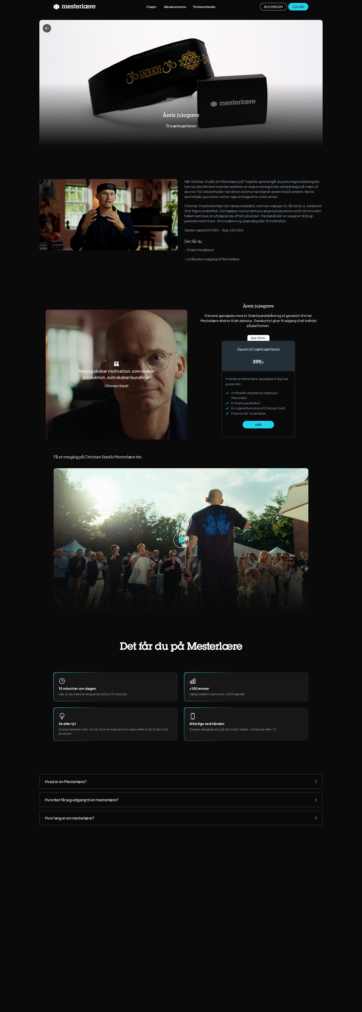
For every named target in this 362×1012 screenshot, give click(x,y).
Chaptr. (151, 7)
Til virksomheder (204, 7)
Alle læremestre (175, 7)
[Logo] (75, 6)
